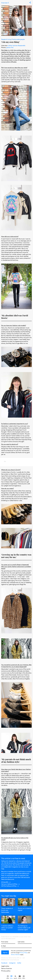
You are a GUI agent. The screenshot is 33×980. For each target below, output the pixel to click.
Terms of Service (15, 954)
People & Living (6, 39)
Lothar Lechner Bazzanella (16, 45)
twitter (19, 963)
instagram (12, 963)
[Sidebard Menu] (24, 976)
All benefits (4, 882)
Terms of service (6, 968)
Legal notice (5, 966)
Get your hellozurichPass (9, 884)
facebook (4, 963)
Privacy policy (5, 971)
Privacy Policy (23, 952)
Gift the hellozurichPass (8, 886)
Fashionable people (18, 39)
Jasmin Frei (9, 47)
